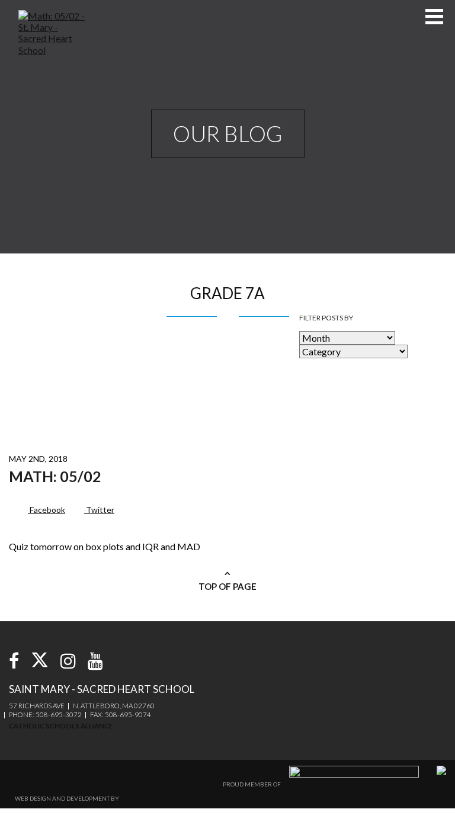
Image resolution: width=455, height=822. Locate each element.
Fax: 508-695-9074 (120, 714)
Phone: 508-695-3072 (45, 714)
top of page (227, 586)
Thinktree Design (147, 798)
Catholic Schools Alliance (61, 726)
